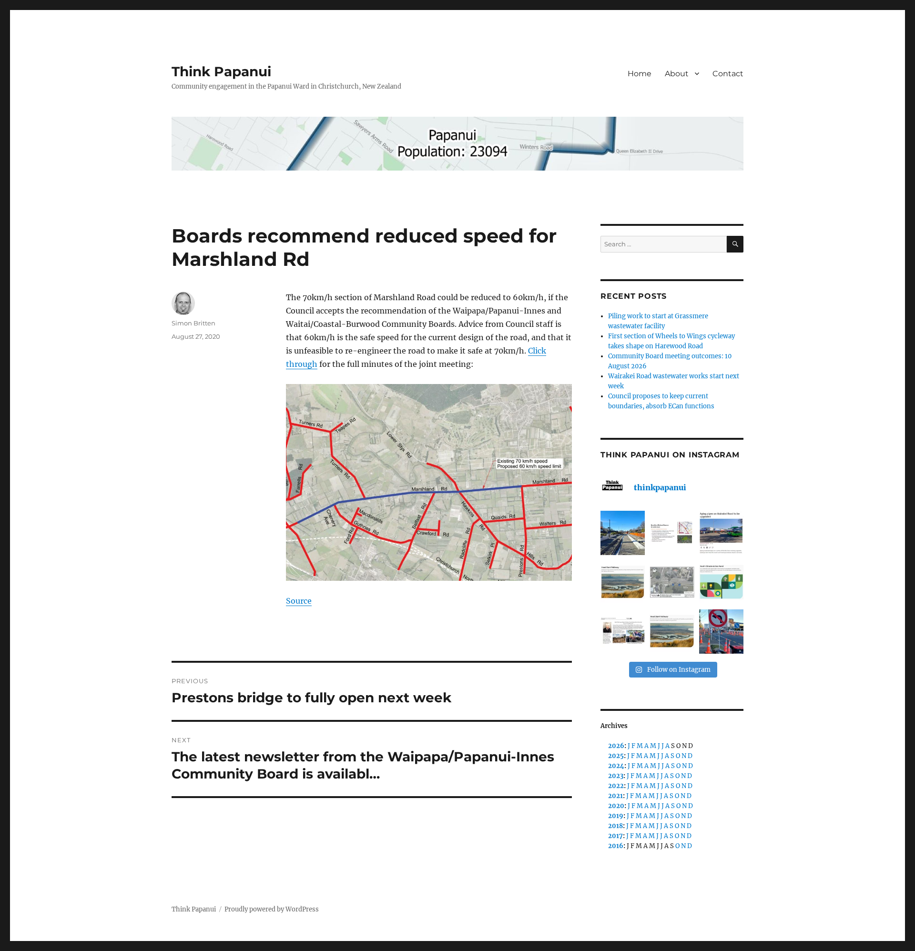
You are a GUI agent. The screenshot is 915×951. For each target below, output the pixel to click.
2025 (616, 756)
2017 (615, 836)
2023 (615, 776)
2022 (616, 786)
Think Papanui (221, 71)
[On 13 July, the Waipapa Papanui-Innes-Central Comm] (622, 631)
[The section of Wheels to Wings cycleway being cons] (622, 533)
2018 (615, 826)
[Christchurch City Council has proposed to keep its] (622, 582)
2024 (616, 766)
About (677, 73)
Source (299, 601)
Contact (727, 73)
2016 (615, 846)
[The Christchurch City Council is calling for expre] (721, 582)
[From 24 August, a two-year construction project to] (721, 533)
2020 (616, 806)
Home (639, 73)
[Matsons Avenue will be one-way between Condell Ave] (721, 631)
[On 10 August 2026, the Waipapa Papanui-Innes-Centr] (672, 533)
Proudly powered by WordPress (271, 909)
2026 (616, 746)
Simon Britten (193, 323)
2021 (615, 796)
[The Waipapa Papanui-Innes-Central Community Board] (672, 582)
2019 (615, 816)
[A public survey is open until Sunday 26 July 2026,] (672, 631)
